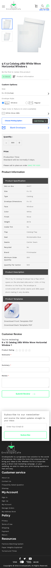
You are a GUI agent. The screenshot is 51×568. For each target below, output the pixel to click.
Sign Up (5, 501)
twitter (25, 558)
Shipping (5, 528)
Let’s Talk (47, 6)
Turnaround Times (9, 551)
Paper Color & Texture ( (19, 109)
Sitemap (5, 488)
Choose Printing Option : (14, 121)
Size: (4, 89)
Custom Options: (9, 84)
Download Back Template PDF (18, 325)
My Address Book (9, 511)
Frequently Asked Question (13, 485)
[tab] (25, 335)
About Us (5, 478)
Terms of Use (7, 524)
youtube (30, 558)
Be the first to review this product (16, 72)
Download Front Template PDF (18, 321)
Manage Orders (8, 508)
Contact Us (6, 481)
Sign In (4, 497)
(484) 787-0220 (44, 10)
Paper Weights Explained (12, 547)
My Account (6, 504)
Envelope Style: (8, 98)
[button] (7, 24)
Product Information (25, 76)
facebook (20, 558)
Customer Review (12, 334)
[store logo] (14, 5)
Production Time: (12, 157)
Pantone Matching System (12, 544)
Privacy (5, 521)
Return (4, 535)
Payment (5, 531)
